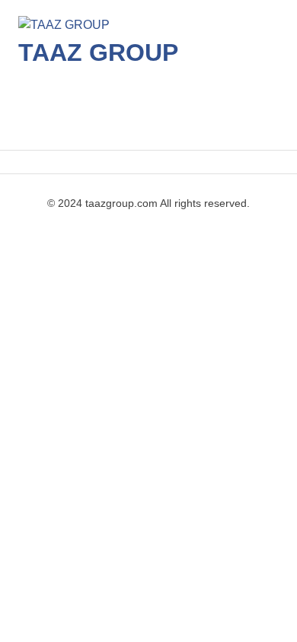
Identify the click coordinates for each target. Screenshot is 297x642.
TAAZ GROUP (98, 52)
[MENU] (257, 116)
